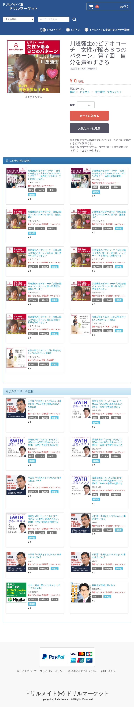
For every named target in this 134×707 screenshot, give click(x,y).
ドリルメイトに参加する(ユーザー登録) (109, 30)
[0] (91, 7)
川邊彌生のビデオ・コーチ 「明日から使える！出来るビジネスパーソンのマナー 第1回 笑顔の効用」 (109, 173)
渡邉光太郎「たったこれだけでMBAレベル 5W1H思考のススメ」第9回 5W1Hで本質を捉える (108, 404)
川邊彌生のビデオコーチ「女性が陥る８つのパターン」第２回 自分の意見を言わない (109, 286)
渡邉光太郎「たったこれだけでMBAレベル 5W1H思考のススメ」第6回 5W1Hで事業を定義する (108, 481)
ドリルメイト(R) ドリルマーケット (67, 693)
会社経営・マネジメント (108, 91)
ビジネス (85, 91)
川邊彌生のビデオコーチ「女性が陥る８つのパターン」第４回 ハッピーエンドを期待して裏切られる (109, 253)
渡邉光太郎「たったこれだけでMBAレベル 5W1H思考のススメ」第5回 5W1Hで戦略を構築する (44, 519)
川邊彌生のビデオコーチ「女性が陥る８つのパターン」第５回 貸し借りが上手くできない (44, 253)
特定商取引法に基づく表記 (82, 671)
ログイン (75, 30)
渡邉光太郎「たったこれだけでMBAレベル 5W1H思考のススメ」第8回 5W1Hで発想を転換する (44, 442)
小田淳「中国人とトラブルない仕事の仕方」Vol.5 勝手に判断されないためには (44, 404)
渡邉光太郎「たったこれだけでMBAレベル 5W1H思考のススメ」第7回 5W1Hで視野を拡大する (108, 442)
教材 (72, 91)
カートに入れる (89, 115)
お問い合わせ (108, 671)
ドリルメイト (54, 29)
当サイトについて (27, 671)
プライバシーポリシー (52, 671)
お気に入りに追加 (89, 128)
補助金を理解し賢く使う (103, 585)
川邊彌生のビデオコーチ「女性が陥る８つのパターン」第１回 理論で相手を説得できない (44, 320)
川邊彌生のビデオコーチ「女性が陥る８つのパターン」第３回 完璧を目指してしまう (44, 286)
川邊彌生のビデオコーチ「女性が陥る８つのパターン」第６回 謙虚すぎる (109, 214)
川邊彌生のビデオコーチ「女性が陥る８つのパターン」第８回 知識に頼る (44, 214)
